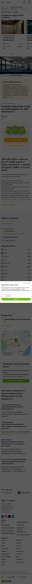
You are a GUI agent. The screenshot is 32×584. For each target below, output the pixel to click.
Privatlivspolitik (27, 283)
